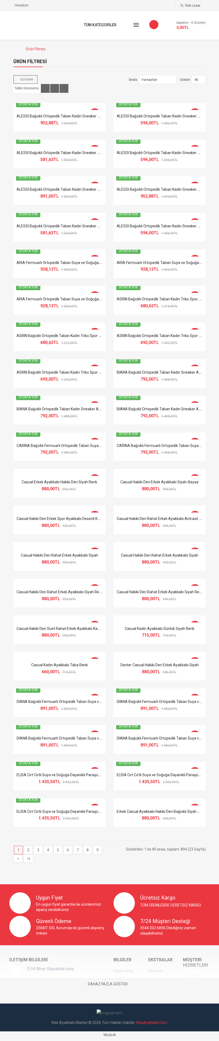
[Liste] (54, 88)
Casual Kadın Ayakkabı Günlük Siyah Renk (159, 628)
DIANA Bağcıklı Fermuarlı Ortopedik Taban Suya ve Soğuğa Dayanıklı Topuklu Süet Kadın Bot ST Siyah (101, 738)
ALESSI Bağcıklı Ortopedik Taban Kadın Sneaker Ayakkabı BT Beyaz (73, 116)
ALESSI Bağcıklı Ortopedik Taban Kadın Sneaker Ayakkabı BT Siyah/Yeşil (77, 226)
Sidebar (26, 79)
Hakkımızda (123, 971)
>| (28, 858)
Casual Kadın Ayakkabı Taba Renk (59, 665)
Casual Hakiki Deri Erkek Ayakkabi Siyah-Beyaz (159, 482)
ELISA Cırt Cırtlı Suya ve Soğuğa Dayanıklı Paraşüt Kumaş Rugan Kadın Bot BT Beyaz (87, 775)
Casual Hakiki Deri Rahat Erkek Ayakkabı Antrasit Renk (162, 518)
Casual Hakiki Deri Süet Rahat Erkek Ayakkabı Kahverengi (64, 628)
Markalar (155, 971)
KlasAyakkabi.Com (151, 1022)
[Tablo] (45, 88)
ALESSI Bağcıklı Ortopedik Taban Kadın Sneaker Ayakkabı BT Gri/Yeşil (75, 189)
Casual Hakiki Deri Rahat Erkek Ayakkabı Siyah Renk (60, 592)
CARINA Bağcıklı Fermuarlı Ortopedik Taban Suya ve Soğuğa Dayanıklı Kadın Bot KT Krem (91, 445)
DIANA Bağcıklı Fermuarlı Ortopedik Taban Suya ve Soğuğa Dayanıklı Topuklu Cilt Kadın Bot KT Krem (100, 701)
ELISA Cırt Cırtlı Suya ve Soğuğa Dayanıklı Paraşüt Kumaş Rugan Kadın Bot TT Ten (85, 811)
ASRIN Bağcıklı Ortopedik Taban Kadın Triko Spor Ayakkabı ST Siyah (73, 372)
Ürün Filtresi (35, 49)
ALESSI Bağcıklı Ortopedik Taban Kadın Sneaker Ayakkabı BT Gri (70, 153)
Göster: (185, 80)
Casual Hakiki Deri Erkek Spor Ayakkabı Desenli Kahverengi (65, 518)
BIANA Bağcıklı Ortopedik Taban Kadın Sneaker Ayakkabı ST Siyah (72, 409)
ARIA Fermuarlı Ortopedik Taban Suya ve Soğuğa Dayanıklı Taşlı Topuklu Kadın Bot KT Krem (93, 263)
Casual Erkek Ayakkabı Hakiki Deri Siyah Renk (59, 482)
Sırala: (133, 80)
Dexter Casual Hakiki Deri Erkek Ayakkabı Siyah (159, 665)
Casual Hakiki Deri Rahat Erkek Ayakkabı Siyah (59, 555)
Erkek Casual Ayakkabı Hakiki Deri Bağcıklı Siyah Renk (161, 811)
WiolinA (109, 1035)
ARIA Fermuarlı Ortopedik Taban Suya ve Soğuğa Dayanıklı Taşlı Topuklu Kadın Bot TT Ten (92, 299)
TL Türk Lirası (191, 5)
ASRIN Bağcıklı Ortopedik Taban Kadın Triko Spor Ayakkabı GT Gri (71, 336)
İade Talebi (192, 976)
